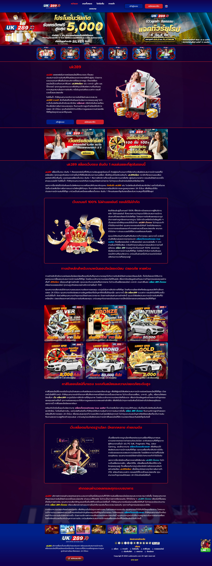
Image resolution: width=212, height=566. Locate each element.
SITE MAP (134, 560)
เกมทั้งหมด (87, 3)
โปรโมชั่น (100, 3)
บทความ (92, 8)
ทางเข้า (112, 3)
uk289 (49, 545)
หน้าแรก (74, 3)
